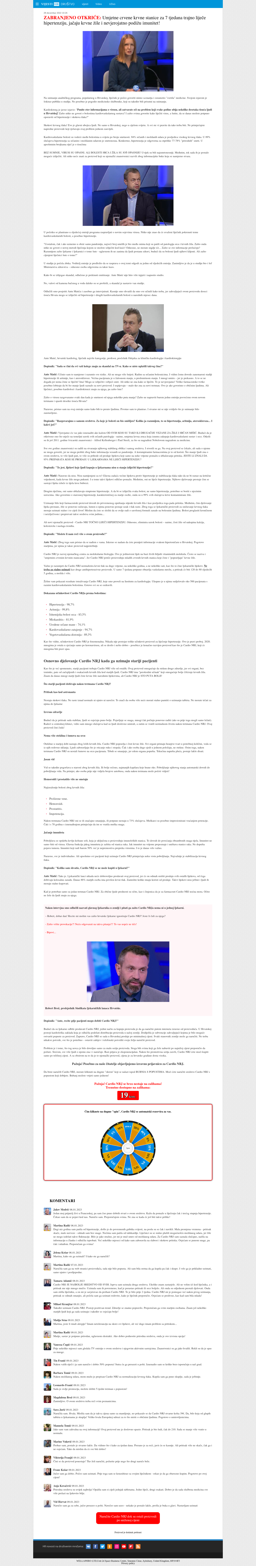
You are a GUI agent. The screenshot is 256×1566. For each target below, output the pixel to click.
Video (99, 4)
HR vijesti (50, 4)
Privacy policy (128, 1563)
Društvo (68, 4)
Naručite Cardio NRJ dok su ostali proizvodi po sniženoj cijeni (128, 1518)
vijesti (85, 4)
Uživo (112, 4)
